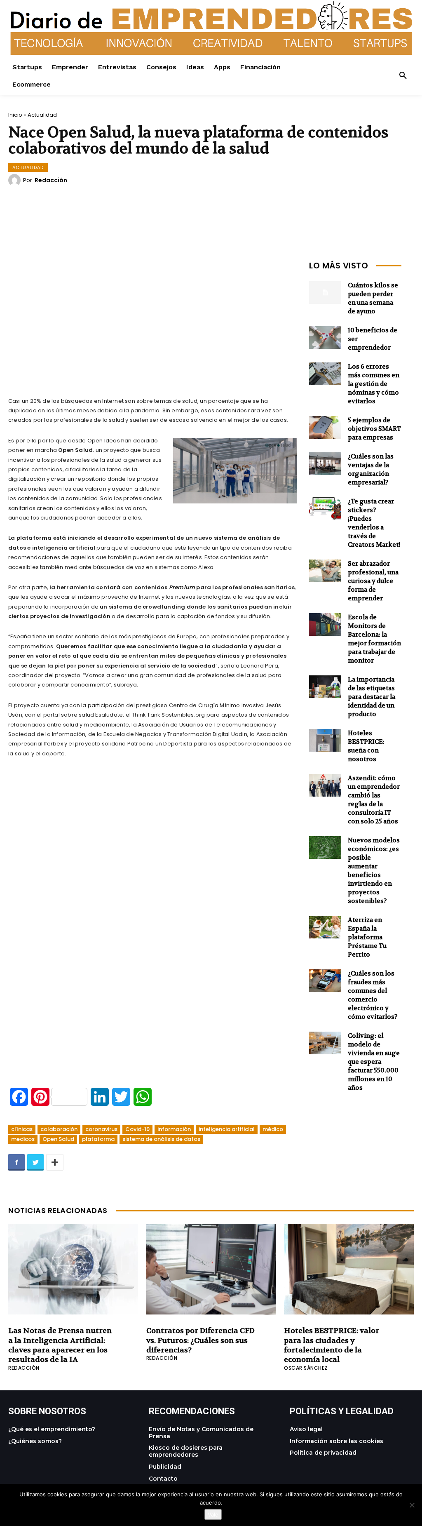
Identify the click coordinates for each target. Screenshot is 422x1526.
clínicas (22, 1129)
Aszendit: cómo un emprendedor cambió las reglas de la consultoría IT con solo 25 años (374, 799)
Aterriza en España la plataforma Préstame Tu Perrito (367, 937)
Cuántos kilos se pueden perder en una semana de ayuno (373, 298)
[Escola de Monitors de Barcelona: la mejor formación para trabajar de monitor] (325, 624)
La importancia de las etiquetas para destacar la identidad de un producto (371, 696)
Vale (213, 1514)
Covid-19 (137, 1129)
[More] (54, 1162)
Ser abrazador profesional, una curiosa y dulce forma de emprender (373, 581)
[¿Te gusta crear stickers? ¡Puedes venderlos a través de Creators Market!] (325, 508)
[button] (403, 76)
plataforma (98, 1139)
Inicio (15, 115)
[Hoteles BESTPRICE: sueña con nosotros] (325, 740)
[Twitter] (35, 1162)
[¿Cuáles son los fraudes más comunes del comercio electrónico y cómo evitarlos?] (325, 980)
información (174, 1129)
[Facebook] (16, 1162)
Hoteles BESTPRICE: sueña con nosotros (366, 746)
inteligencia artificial (227, 1129)
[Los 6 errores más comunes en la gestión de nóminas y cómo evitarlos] (325, 373)
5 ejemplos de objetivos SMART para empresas (374, 429)
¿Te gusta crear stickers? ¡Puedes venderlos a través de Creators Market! (374, 523)
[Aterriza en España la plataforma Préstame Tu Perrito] (325, 927)
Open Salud (58, 1139)
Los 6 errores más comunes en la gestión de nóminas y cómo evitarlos (373, 383)
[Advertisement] (152, 315)
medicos (23, 1139)
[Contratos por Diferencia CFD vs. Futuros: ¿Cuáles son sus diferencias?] (211, 1269)
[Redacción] (15, 180)
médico (273, 1129)
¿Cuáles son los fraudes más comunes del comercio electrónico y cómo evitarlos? (373, 995)
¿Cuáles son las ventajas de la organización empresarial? (371, 469)
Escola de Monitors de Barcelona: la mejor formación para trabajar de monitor (374, 639)
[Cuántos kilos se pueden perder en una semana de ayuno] (325, 292)
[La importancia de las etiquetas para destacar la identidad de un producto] (325, 686)
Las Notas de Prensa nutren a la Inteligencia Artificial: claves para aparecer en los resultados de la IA (60, 1345)
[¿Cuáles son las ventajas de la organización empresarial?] (325, 463)
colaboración (58, 1129)
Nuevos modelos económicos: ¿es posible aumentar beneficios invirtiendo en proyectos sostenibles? (374, 870)
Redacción (51, 180)
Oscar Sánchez (306, 1367)
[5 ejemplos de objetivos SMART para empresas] (325, 427)
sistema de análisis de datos (161, 1139)
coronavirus (101, 1129)
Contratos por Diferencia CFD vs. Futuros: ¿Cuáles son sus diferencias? (200, 1340)
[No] (412, 1505)
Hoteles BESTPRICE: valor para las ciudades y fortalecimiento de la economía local (331, 1345)
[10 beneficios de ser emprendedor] (325, 337)
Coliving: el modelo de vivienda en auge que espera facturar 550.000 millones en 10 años (374, 1062)
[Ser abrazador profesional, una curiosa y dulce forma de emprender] (325, 571)
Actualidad (42, 115)
